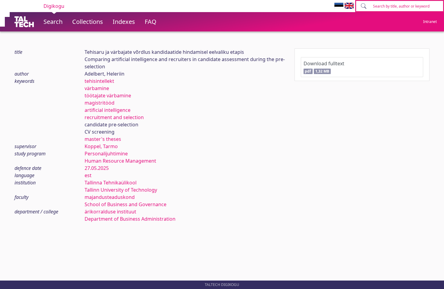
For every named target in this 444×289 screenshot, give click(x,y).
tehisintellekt (99, 81)
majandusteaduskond (110, 197)
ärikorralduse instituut (110, 211)
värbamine (97, 88)
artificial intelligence (107, 110)
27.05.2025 (97, 168)
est (88, 175)
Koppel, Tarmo (101, 146)
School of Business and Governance (125, 204)
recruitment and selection (114, 117)
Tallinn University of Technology (121, 190)
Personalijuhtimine (106, 153)
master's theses (103, 139)
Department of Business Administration (130, 219)
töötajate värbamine (108, 95)
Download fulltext (324, 67)
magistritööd (99, 102)
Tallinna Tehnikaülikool (111, 182)
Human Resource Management (120, 160)
